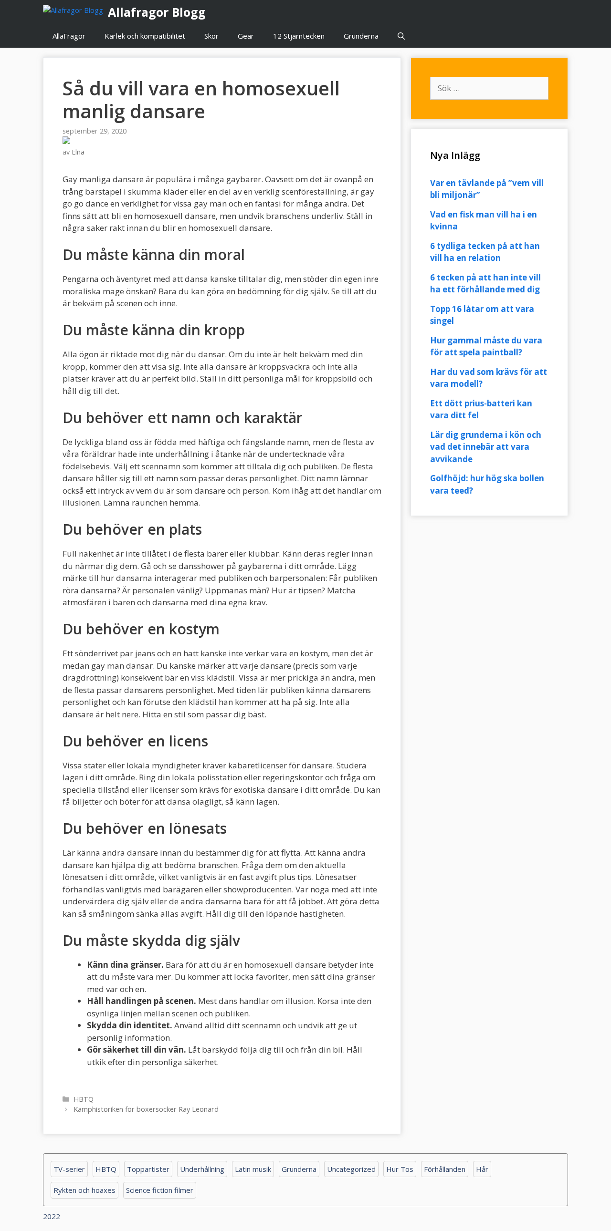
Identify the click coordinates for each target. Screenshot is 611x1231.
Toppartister (148, 1169)
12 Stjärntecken (299, 36)
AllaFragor (69, 36)
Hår (482, 1169)
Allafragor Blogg (157, 12)
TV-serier (69, 1169)
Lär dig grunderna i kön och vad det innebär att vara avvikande (485, 447)
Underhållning (202, 1169)
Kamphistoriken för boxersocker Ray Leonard (146, 1109)
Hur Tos (399, 1169)
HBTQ (84, 1099)
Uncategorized (351, 1169)
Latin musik (253, 1169)
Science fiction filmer (159, 1190)
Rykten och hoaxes (84, 1190)
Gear (246, 36)
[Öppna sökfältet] (401, 36)
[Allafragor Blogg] (75, 12)
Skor (211, 36)
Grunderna (361, 36)
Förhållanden (444, 1169)
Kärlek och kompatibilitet (145, 36)
